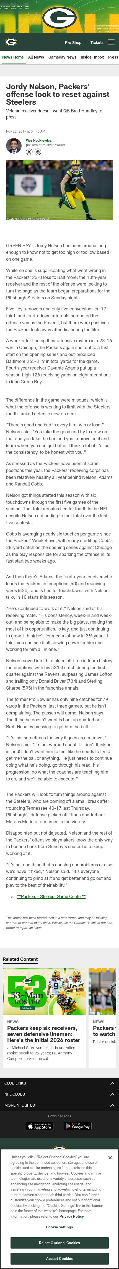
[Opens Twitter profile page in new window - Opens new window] (29, 152)
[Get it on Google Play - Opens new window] (78, 1129)
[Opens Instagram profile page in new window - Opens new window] (38, 152)
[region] (59, 1209)
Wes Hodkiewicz (38, 140)
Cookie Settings (59, 1227)
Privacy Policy (72, 1216)
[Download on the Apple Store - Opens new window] (40, 1126)
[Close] (110, 1158)
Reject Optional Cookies (59, 1243)
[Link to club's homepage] (11, 39)
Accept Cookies (59, 1258)
